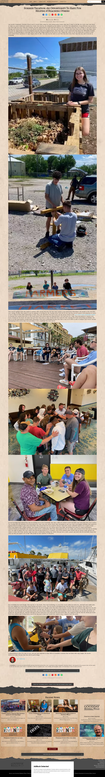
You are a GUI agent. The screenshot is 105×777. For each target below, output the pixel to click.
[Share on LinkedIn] (58, 15)
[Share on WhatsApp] (62, 15)
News (35, 1)
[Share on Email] (49, 15)
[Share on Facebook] (43, 15)
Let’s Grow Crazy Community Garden (84, 314)
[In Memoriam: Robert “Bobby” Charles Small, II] (92, 730)
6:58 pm (57, 19)
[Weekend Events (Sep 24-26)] (39, 730)
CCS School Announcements (46, 21)
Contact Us (63, 1)
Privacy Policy (101, 760)
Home (30, 1)
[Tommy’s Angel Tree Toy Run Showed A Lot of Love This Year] (13, 705)
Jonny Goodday (40, 716)
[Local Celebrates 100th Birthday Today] (39, 705)
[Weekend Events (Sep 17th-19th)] (65, 730)
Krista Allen (13, 716)
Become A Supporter (52, 1)
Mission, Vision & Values (99, 765)
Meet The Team (101, 764)
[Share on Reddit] (55, 15)
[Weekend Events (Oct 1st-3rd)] (13, 730)
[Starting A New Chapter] (92, 707)
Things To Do (42, 1)
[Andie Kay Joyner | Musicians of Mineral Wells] (65, 705)
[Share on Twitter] (46, 15)
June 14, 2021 (50, 19)
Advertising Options (100, 767)
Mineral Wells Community (58, 21)
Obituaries (92, 741)
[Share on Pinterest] (52, 15)
